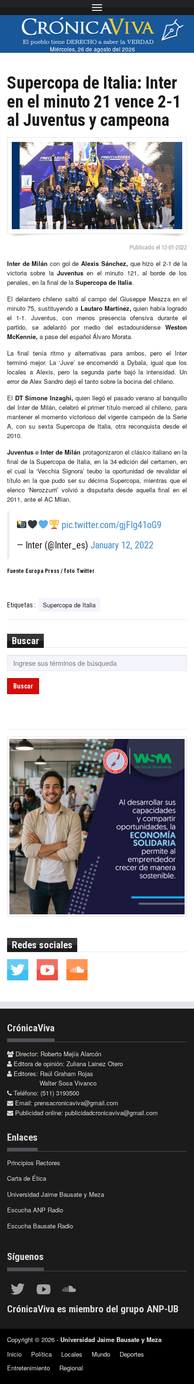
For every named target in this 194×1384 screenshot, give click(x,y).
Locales (71, 1354)
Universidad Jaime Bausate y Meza (55, 1194)
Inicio (14, 1354)
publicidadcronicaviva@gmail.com (111, 1112)
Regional (71, 1367)
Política (41, 1354)
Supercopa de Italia (69, 604)
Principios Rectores (33, 1162)
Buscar (23, 686)
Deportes (132, 1354)
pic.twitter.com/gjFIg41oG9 (112, 524)
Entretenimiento (28, 1367)
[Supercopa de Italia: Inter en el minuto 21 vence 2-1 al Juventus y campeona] (97, 185)
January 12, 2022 (122, 545)
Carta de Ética (26, 1178)
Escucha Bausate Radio (40, 1225)
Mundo (101, 1354)
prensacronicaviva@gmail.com (76, 1102)
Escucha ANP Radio (35, 1209)
